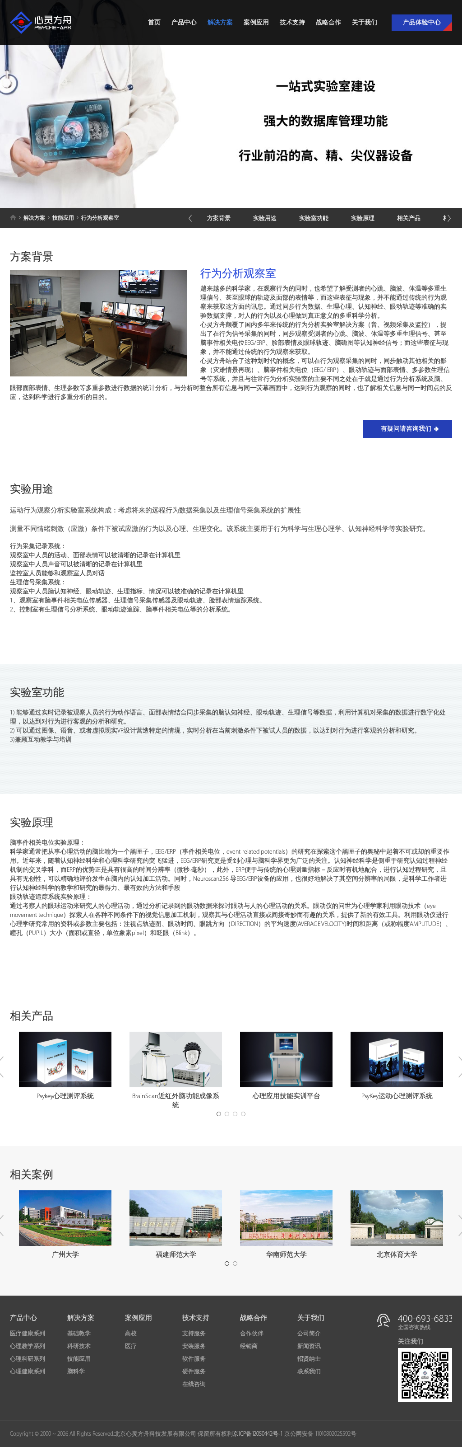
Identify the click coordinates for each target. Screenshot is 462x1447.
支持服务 (194, 1333)
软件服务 (194, 1359)
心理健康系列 (27, 1371)
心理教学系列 (27, 1346)
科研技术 (79, 1346)
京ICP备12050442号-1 (258, 1434)
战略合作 (328, 22)
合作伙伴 (251, 1333)
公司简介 (309, 1333)
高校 (131, 1333)
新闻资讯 (309, 1346)
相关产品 (408, 218)
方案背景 (219, 218)
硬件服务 (194, 1371)
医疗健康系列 (27, 1333)
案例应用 (256, 22)
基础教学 (79, 1333)
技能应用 (63, 218)
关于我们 (364, 22)
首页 (154, 22)
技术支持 (292, 22)
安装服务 (194, 1346)
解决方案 (220, 22)
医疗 (131, 1346)
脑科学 (76, 1371)
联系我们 (309, 1371)
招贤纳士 (309, 1359)
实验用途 (265, 218)
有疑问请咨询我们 (406, 428)
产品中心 (184, 22)
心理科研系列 (27, 1359)
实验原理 (362, 218)
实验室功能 (313, 218)
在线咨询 (194, 1384)
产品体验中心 (422, 22)
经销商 (249, 1346)
